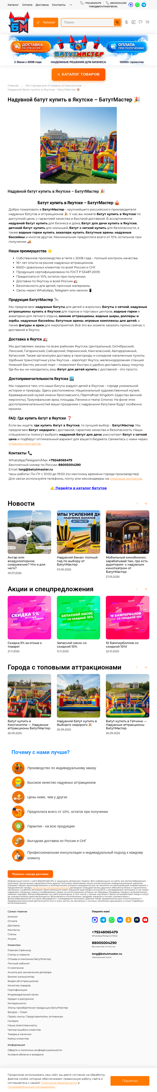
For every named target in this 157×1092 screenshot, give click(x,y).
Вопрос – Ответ (17, 1012)
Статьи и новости (19, 954)
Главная (13, 85)
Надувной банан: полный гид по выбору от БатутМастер (77, 561)
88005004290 (118, 3)
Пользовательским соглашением (31, 1087)
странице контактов (126, 478)
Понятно (130, 1081)
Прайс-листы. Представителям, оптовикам (35, 1016)
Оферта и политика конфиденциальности (35, 1050)
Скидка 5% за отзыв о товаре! (25, 644)
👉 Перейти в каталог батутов (78, 488)
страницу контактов (25, 444)
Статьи (12, 934)
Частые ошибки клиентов (24, 1029)
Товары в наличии (19, 1034)
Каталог (13, 5)
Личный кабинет (19, 963)
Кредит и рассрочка (21, 998)
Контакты (58, 5)
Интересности (17, 1003)
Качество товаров (19, 985)
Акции (12, 938)
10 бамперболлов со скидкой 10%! (122, 644)
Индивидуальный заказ (23, 994)
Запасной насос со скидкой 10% (72, 644)
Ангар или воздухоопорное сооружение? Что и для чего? (26, 563)
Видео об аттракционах (23, 981)
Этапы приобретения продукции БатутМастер (38, 1007)
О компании (16, 967)
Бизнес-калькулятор (21, 976)
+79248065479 (92, 3)
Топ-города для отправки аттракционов (53, 85)
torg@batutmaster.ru (103, 6)
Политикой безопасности (59, 1083)
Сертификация (17, 989)
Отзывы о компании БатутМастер (29, 959)
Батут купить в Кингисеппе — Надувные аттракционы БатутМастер (29, 724)
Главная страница (19, 950)
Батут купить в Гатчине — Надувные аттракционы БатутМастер (126, 724)
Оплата (27, 5)
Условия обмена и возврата (26, 1054)
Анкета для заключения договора (30, 972)
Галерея (13, 1021)
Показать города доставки (30, 874)
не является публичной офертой (50, 887)
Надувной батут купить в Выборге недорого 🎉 (77, 723)
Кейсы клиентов (18, 1038)
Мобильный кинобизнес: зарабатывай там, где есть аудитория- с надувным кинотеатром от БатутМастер (127, 565)
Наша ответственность (22, 1025)
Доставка (42, 5)
